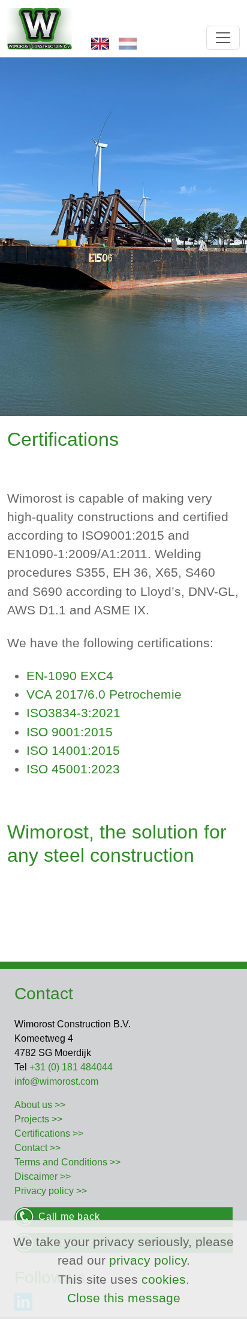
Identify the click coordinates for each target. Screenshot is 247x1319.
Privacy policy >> (50, 1191)
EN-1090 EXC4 (69, 676)
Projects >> (38, 1119)
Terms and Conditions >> (67, 1162)
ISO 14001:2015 (73, 750)
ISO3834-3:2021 (73, 713)
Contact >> (37, 1148)
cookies (163, 1279)
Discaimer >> (42, 1176)
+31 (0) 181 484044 (71, 1067)
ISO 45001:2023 (73, 769)
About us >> (39, 1105)
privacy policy (147, 1260)
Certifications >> (48, 1133)
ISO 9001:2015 (69, 732)
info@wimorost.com (56, 1081)
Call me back (69, 1216)
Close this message (123, 1298)
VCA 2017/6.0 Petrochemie (104, 694)
